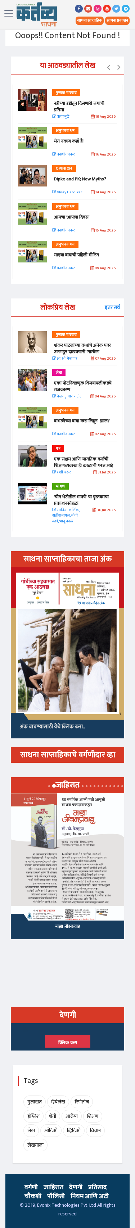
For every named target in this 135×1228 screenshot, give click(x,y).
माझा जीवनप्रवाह (67, 926)
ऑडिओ (51, 1130)
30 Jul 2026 (106, 510)
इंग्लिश (33, 1116)
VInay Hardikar (69, 192)
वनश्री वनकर (65, 154)
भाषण (60, 486)
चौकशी (32, 1196)
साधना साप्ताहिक (89, 20)
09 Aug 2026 (105, 268)
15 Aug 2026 (105, 230)
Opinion (64, 168)
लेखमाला (35, 1145)
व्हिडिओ (74, 1130)
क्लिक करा (67, 1043)
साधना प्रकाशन (117, 20)
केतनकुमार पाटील (69, 396)
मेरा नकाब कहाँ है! (69, 141)
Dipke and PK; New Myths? (80, 179)
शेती (52, 1116)
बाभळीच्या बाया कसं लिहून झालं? (82, 421)
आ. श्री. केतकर (66, 358)
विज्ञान (95, 1130)
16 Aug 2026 (105, 154)
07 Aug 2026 (105, 358)
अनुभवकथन (65, 130)
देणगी (75, 1187)
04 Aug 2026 (105, 396)
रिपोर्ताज (82, 1102)
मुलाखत (34, 1102)
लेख (59, 372)
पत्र (58, 448)
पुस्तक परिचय (66, 93)
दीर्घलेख (58, 1102)
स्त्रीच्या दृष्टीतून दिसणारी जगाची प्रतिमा (79, 106)
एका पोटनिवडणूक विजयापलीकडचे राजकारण (83, 386)
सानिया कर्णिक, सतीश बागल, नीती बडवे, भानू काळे (66, 516)
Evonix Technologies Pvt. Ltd (66, 1205)
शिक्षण (92, 1116)
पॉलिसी (56, 1196)
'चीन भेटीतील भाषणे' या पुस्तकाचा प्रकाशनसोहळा (81, 500)
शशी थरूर (63, 472)
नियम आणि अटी (90, 1196)
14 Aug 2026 (105, 192)
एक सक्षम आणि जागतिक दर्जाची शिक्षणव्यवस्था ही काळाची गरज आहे (83, 462)
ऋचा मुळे (62, 117)
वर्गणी (31, 1187)
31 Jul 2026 (106, 472)
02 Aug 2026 (105, 434)
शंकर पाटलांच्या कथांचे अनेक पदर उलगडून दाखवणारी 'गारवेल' (82, 348)
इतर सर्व (112, 307)
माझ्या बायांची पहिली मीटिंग (76, 255)
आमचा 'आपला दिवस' (71, 217)
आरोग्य (72, 1116)
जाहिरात (53, 1187)
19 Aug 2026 (105, 117)
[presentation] (108, 67)
